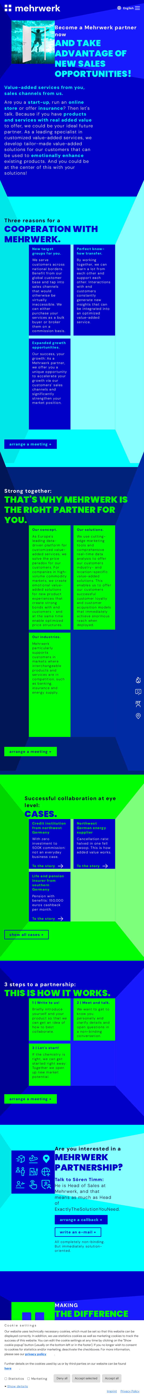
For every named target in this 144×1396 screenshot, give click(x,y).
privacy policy (35, 1354)
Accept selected (86, 1378)
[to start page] (32, 8)
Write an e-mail (76, 1232)
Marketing (38, 1379)
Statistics (15, 1379)
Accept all (111, 1378)
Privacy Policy (130, 1391)
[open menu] (137, 8)
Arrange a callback (79, 1219)
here (7, 1368)
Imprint (112, 1391)
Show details (17, 1386)
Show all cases (24, 934)
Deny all (62, 1378)
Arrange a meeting (28, 444)
